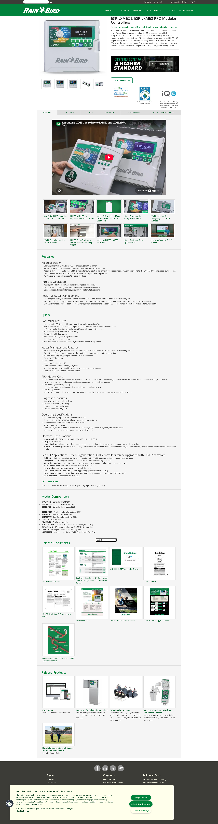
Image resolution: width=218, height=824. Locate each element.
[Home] (44, 10)
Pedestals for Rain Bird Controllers (91, 710)
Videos (47, 112)
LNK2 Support (121, 80)
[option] (47, 84)
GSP (149, 10)
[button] (73, 46)
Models (109, 112)
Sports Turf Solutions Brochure (122, 620)
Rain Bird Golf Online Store (153, 782)
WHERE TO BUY (185, 11)
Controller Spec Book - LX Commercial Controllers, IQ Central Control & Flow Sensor (91, 580)
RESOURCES (137, 11)
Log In (192, 2)
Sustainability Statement (113, 782)
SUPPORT (158, 10)
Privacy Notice (27, 791)
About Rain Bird (109, 779)
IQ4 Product (47, 710)
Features (68, 112)
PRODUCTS (109, 11)
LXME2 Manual (149, 581)
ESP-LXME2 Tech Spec (51, 581)
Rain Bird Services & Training (154, 779)
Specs (90, 112)
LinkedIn (105, 768)
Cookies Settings (141, 810)
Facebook (97, 768)
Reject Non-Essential (141, 804)
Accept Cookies (140, 798)
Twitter (113, 768)
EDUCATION (123, 11)
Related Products (164, 112)
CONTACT (171, 10)
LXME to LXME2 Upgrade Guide (156, 620)
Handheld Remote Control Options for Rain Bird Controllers (58, 749)
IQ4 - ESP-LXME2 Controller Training (124, 569)
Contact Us (51, 782)
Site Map (50, 779)
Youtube (120, 768)
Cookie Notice (23, 811)
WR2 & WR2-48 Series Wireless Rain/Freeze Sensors (157, 711)
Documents (134, 112)
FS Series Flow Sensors (120, 710)
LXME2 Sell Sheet (83, 620)
